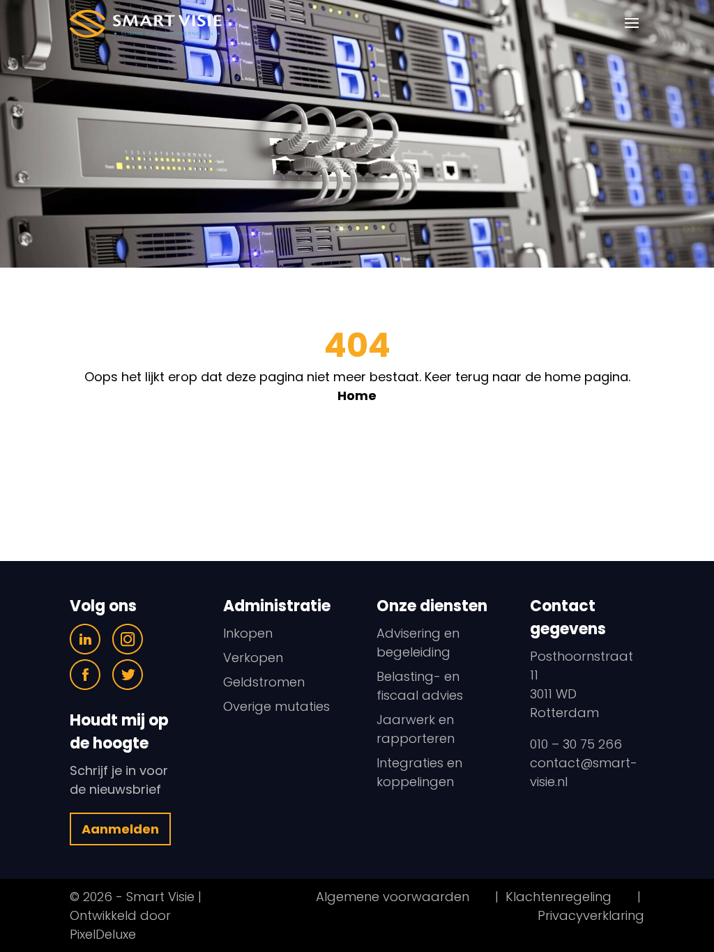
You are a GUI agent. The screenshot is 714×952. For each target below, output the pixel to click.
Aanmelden (120, 829)
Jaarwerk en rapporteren (416, 729)
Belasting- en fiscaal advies (420, 686)
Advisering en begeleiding (418, 642)
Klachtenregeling (559, 896)
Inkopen (248, 633)
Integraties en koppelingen (419, 772)
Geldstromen (264, 682)
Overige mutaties (276, 706)
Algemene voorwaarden (392, 896)
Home (357, 395)
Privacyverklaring (591, 915)
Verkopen (253, 657)
